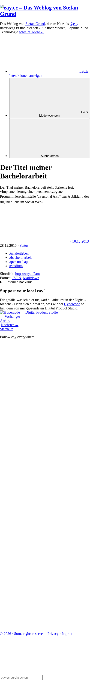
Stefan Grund (35, 24)
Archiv (5, 321)
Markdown (31, 278)
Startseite (6, 329)
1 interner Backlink (18, 282)
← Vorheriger (10, 316)
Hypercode (72, 304)
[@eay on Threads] (34, 483)
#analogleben (19, 253)
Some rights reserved (22, 634)
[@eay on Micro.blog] (34, 447)
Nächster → (9, 325)
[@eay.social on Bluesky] (34, 412)
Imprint (67, 634)
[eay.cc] (45, 14)
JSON (16, 278)
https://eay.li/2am (27, 274)
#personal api (19, 262)
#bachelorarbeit (20, 257)
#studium (16, 266)
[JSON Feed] (34, 590)
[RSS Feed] (34, 626)
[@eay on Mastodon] (34, 376)
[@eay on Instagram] (34, 519)
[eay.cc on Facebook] (34, 554)
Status (24, 245)
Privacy (53, 634)
